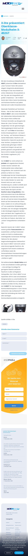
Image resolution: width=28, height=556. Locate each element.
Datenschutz (18, 525)
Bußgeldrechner (10, 525)
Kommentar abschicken (18, 353)
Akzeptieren (19, 552)
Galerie (7, 522)
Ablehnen (8, 552)
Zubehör (12, 16)
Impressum (17, 522)
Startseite (5, 16)
